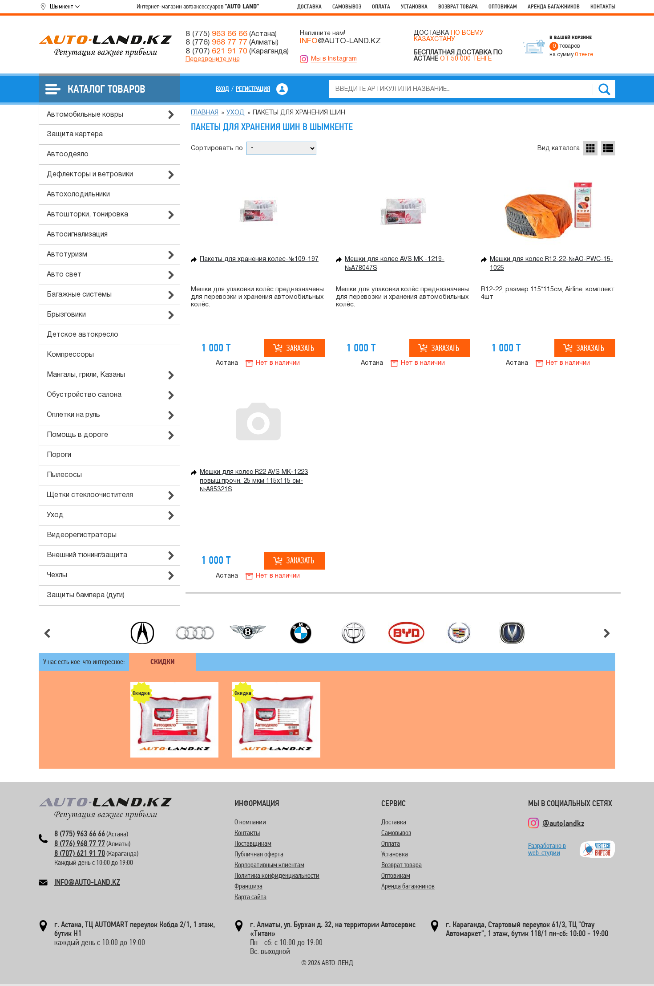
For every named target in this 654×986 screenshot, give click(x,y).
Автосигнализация (77, 235)
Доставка (309, 6)
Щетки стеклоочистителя (90, 495)
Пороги (59, 455)
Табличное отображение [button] (590, 148)
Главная (204, 113)
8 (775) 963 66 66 (79, 833)
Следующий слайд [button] (607, 633)
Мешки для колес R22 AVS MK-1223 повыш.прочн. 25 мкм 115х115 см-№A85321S (254, 481)
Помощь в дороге (77, 435)
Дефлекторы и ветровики (90, 174)
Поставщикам (252, 843)
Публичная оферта (258, 854)
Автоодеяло (68, 154)
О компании (250, 822)
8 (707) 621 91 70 (79, 853)
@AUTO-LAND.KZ (340, 41)
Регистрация (253, 88)
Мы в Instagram (334, 59)
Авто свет (64, 275)
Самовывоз (346, 6)
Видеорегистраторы (82, 535)
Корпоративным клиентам (269, 864)
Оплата (381, 6)
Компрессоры (70, 355)
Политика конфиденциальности (276, 875)
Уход (55, 515)
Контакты (602, 6)
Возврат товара (458, 6)
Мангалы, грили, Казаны (86, 375)
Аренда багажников (554, 6)
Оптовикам (502, 6)
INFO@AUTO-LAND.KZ (87, 882)
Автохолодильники (78, 194)
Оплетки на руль (73, 415)
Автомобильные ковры (85, 115)
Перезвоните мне (213, 59)
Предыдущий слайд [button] (47, 633)
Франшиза (248, 886)
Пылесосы (64, 475)
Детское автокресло (82, 335)
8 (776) (216, 42)
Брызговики (66, 315)
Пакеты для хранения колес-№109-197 (259, 259)
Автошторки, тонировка (87, 215)
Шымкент (61, 6)
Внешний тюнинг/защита (87, 555)
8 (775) (216, 33)
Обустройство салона (84, 395)
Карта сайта (250, 896)
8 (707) (216, 51)
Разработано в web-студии (547, 849)
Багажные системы (79, 295)
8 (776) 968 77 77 (79, 843)
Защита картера (75, 134)
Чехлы (57, 575)
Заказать (300, 348)
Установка (414, 6)
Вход (222, 88)
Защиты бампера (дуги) (86, 595)
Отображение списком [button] (608, 148)
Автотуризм (67, 255)
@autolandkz (563, 823)
